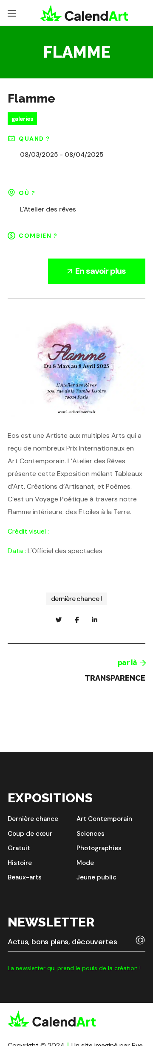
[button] (33, 819)
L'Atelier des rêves (48, 209)
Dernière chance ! (76, 598)
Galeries (22, 118)
